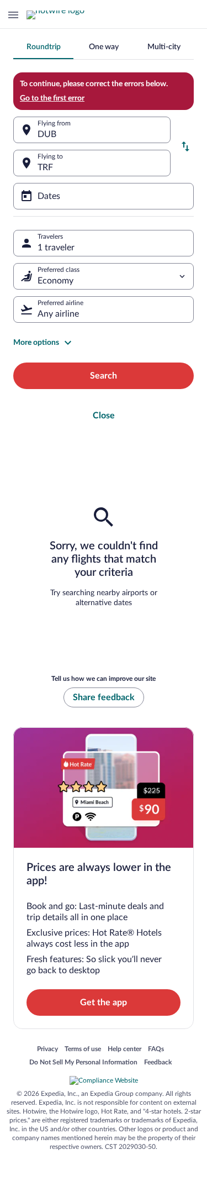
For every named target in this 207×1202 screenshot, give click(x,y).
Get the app (103, 1002)
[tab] (43, 47)
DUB (47, 134)
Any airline (58, 313)
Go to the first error (52, 98)
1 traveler (56, 247)
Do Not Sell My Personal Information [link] (83, 1063)
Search (103, 375)
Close (104, 415)
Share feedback (104, 697)
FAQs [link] (156, 1049)
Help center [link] (124, 1049)
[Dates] (103, 196)
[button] (103, 342)
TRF (45, 167)
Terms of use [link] (83, 1049)
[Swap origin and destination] (185, 146)
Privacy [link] (47, 1049)
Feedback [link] (158, 1063)
